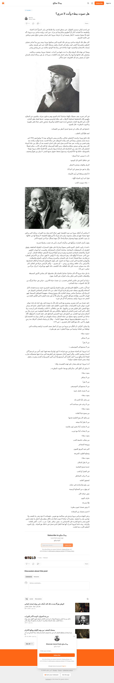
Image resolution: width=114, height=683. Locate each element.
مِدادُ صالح (31, 17)
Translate (28, 10)
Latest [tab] (31, 599)
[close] (74, 636)
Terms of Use (65, 659)
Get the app (65, 675)
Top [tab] (27, 599)
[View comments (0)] (33, 23)
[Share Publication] (92, 3)
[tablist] (32, 577)
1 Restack (45, 558)
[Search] (88, 3)
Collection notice (68, 670)
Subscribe (99, 3)
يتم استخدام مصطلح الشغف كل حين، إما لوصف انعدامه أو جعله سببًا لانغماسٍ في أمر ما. (48, 633)
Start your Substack (52, 675)
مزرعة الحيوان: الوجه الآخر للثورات (37, 616)
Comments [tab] (29, 577)
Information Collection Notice (56, 661)
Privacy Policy (70, 661)
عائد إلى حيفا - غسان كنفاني (33, 606)
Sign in (108, 3)
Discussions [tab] (38, 599)
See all (28, 644)
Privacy (55, 670)
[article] (57, 607)
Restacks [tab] (36, 577)
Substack (48, 679)
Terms (60, 670)
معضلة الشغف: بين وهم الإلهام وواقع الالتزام (40, 630)
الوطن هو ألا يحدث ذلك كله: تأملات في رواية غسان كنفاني (44, 604)
